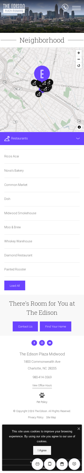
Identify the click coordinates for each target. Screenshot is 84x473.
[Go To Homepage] (14, 8)
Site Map (51, 417)
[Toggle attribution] (79, 127)
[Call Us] (65, 8)
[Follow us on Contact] (50, 343)
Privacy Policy (36, 417)
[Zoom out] (79, 59)
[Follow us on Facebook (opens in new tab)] (34, 343)
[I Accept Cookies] (79, 429)
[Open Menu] (76, 8)
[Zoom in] (79, 53)
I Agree (42, 450)
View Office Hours (42, 385)
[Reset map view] (79, 65)
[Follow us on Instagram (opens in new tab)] (42, 343)
